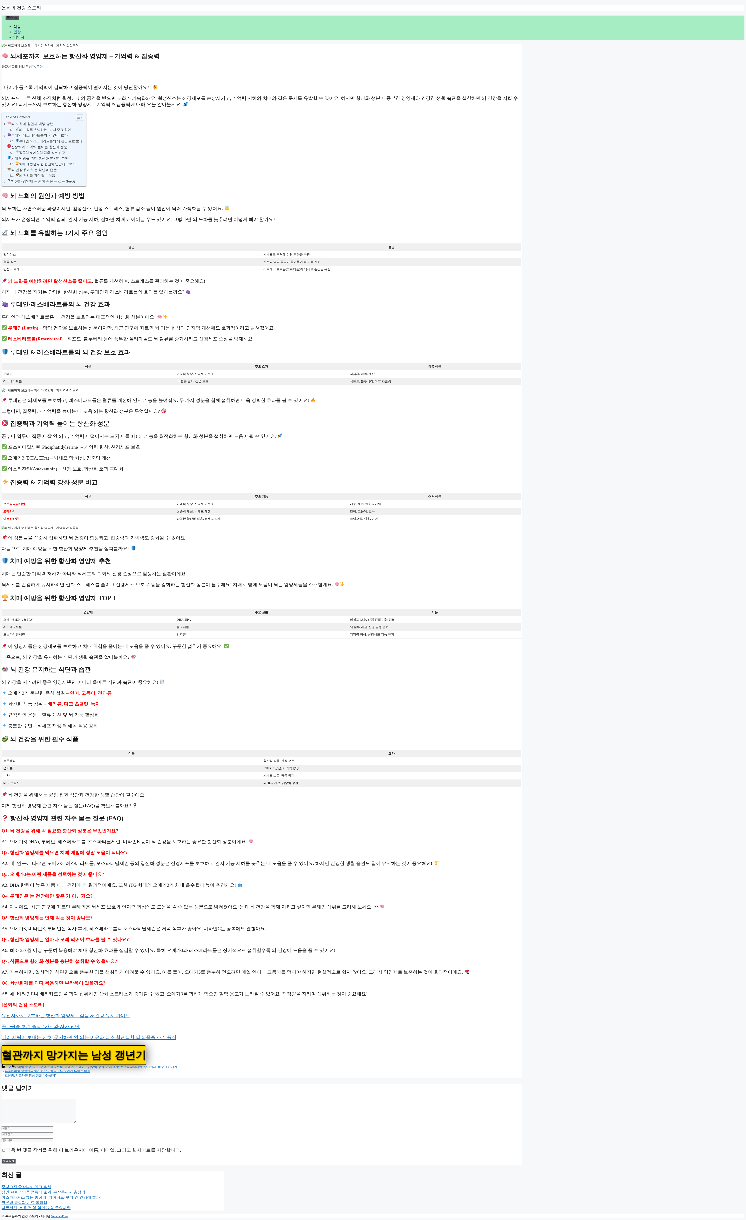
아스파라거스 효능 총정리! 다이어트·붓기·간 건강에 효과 (51, 1197)
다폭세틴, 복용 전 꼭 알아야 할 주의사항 (36, 1208)
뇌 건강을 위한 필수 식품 (37, 175)
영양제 (19, 37)
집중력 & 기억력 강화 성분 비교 (42, 153)
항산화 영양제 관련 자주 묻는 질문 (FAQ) (43, 181)
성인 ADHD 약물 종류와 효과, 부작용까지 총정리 (43, 1192)
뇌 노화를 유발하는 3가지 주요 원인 (45, 130)
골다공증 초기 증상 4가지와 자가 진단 (41, 1026)
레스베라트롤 (53, 1067)
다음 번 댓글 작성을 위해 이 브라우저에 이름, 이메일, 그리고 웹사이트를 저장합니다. (93, 1150)
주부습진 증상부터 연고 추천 (26, 1187)
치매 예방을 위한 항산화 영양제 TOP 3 (46, 164)
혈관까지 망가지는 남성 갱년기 (74, 1055)
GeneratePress (59, 1216)
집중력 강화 (96, 1067)
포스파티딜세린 (131, 1067)
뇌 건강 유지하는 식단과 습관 (34, 170)
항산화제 (150, 1067)
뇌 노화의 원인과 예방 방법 (32, 124)
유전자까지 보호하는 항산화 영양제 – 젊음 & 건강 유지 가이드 (66, 1015)
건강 (17, 32)
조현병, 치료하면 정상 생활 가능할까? (31, 1075)
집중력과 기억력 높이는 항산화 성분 (39, 147)
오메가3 (80, 1067)
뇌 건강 (38, 1067)
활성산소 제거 (167, 1067)
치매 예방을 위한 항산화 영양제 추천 (39, 158)
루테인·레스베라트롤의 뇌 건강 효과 (39, 135)
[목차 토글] (77, 117)
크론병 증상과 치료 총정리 (24, 1202)
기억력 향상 (23, 1067)
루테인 (69, 1067)
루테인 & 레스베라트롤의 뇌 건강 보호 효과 (50, 141)
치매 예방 (112, 1067)
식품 (17, 26)
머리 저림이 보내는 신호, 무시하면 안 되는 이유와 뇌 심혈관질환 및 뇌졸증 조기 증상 (89, 1037)
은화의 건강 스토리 (21, 7)
